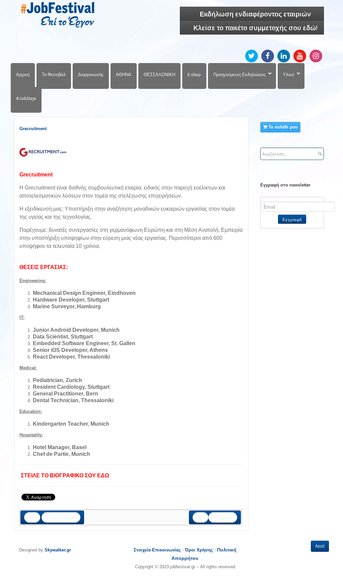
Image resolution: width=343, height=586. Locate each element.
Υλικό (288, 74)
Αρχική (22, 74)
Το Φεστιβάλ (54, 74)
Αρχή (320, 546)
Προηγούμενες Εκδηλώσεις (239, 74)
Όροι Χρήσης (199, 549)
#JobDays (26, 98)
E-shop (194, 74)
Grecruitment (33, 128)
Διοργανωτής (91, 74)
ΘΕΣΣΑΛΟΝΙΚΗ (159, 74)
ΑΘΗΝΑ (123, 74)
